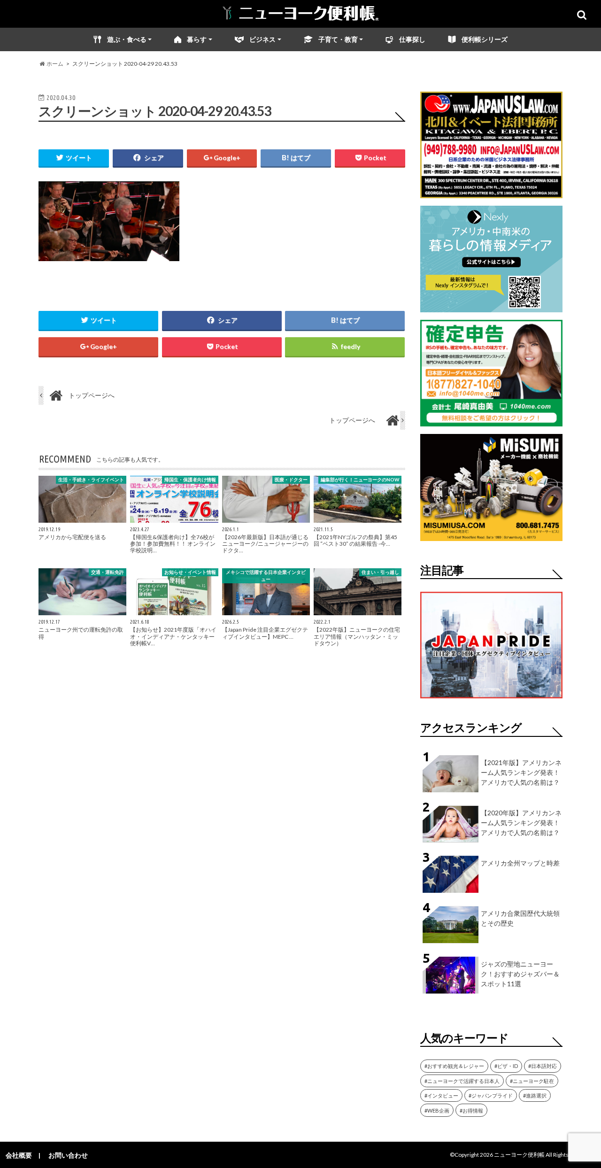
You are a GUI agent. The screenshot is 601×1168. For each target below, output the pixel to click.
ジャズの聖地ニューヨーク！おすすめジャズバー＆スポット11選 (520, 974)
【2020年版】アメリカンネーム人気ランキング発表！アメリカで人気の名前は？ (521, 822)
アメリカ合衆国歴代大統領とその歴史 (520, 918)
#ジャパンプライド (491, 1095)
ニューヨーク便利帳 (519, 1154)
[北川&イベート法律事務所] (491, 192)
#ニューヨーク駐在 (532, 1081)
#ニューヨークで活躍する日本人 (462, 1081)
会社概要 (19, 1155)
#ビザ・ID (506, 1066)
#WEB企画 (436, 1110)
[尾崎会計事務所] (491, 420)
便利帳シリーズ (485, 39)
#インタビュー (441, 1095)
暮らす (197, 39)
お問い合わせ (68, 1155)
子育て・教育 (338, 39)
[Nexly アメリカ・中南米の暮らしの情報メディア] (491, 306)
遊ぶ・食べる (126, 39)
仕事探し (412, 39)
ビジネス (262, 39)
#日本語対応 (542, 1066)
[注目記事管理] (491, 700)
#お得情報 (471, 1110)
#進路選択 (535, 1095)
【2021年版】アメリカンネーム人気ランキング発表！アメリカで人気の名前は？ (521, 772)
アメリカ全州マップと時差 (520, 863)
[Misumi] (491, 535)
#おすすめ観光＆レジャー (454, 1066)
